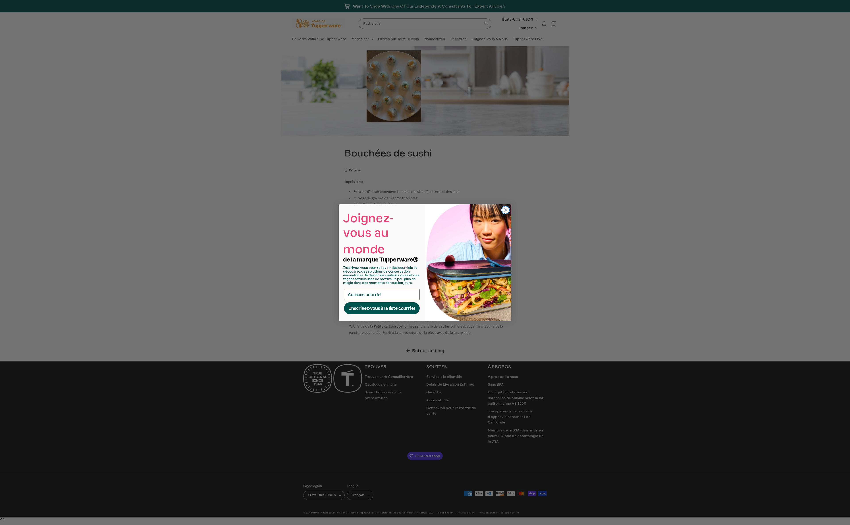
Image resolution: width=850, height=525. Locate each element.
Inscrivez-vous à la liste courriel (382, 308)
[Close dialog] (506, 210)
